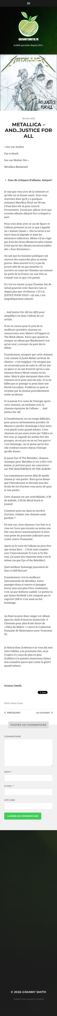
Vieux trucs (16, 703)
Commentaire (12, 736)
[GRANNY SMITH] (28, 26)
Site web (9, 800)
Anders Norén (35, 999)
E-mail (9, 786)
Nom (8, 772)
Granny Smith (34, 992)
